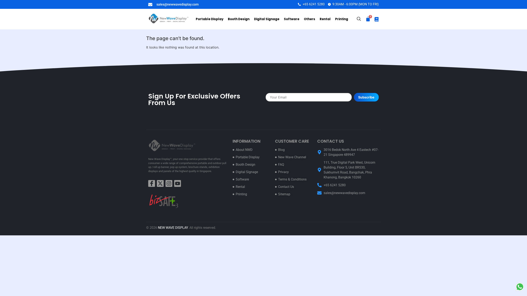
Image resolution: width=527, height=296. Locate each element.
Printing (341, 19)
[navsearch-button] (359, 19)
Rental (325, 19)
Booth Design (239, 19)
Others (309, 19)
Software (291, 19)
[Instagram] (169, 183)
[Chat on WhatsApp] (520, 287)
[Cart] (368, 19)
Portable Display (209, 19)
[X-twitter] (160, 183)
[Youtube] (177, 183)
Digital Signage (266, 19)
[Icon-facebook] (151, 183)
